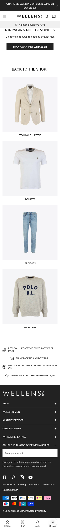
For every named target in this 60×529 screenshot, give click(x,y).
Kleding (22, 484)
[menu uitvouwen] (4, 16)
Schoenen (34, 484)
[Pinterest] (13, 477)
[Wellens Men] (29, 16)
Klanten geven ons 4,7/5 (32, 24)
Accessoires (49, 484)
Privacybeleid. (38, 466)
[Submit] (53, 453)
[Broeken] (30, 232)
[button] (54, 16)
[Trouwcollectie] (30, 104)
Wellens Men (17, 510)
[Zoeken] (46, 16)
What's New (8, 484)
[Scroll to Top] (54, 511)
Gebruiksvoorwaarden (14, 466)
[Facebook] (4, 477)
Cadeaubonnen (10, 489)
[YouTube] (30, 477)
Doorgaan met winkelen (30, 46)
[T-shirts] (30, 168)
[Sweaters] (30, 296)
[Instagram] (22, 477)
